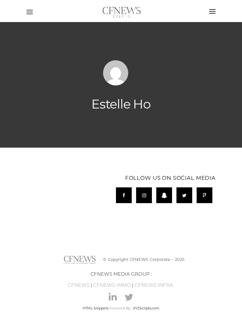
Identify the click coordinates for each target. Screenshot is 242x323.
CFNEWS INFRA (154, 285)
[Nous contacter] (115, 72)
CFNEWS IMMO (112, 285)
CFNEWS (78, 285)
